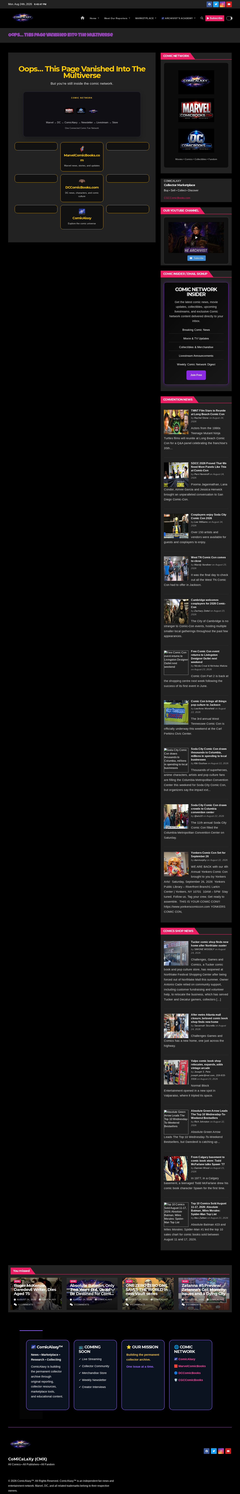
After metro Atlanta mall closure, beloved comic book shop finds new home (209, 1018)
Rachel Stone (201, 418)
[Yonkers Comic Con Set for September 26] (176, 863)
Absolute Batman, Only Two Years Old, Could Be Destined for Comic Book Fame (92, 1291)
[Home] (82, 18)
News (17, 1281)
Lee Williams (201, 522)
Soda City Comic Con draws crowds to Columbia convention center (209, 809)
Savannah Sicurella (204, 1025)
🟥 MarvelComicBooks (190, 1366)
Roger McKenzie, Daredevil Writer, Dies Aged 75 (35, 1289)
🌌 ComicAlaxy (184, 1359)
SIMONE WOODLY (204, 949)
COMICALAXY (49, 1299)
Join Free (196, 375)
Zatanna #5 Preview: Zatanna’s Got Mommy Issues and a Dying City (203, 1289)
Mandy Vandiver (202, 564)
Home (93, 18)
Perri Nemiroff (201, 474)
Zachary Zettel (202, 611)
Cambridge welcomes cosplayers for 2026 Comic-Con (208, 604)
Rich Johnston (201, 1121)
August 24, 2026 (27, 1299)
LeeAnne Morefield (204, 708)
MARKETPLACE (144, 18)
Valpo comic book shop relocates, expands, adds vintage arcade (207, 1064)
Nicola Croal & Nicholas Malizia (210, 665)
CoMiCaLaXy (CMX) (27, 1459)
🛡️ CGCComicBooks (188, 1380)
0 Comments (25, 1304)
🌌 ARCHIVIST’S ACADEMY (177, 18)
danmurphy (200, 860)
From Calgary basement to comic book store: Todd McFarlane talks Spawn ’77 (208, 1161)
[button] (202, 18)
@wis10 (198, 816)
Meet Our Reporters (116, 18)
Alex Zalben (200, 1218)
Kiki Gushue (200, 763)
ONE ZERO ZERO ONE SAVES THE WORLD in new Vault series (147, 1289)
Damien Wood (201, 1168)
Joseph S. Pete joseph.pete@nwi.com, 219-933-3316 (208, 1075)
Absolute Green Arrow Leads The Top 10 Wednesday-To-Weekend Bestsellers (209, 1114)
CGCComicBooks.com (177, 198)
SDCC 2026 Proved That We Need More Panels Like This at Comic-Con (208, 467)
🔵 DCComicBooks (187, 1373)
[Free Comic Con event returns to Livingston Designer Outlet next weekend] (176, 662)
